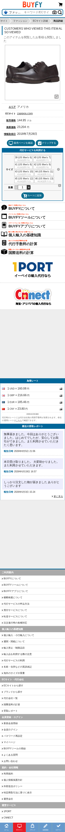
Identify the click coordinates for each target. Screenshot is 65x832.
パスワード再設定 (13, 736)
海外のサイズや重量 (14, 673)
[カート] (60, 4)
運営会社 (8, 799)
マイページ (9, 742)
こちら (19, 420)
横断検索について (13, 597)
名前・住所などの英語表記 (18, 666)
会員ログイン (11, 729)
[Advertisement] (32, 344)
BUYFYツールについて (16, 584)
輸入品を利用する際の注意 (18, 654)
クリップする (49, 142)
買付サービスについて (15, 610)
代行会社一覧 (11, 698)
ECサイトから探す (13, 685)
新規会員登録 (11, 723)
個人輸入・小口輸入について (19, 635)
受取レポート (11, 710)
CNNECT (8, 817)
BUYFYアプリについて (16, 591)
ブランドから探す (13, 692)
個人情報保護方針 (13, 780)
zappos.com (25, 113)
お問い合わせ (11, 761)
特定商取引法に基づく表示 (18, 792)
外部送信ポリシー (13, 786)
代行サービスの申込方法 (16, 603)
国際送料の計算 (12, 704)
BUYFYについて (12, 578)
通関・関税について (14, 641)
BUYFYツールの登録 (15, 748)
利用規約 (8, 773)
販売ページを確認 (23, 142)
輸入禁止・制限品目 (14, 647)
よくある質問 (11, 754)
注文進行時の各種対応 (15, 622)
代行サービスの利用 (14, 660)
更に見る (58, 496)
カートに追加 (34, 195)
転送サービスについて (15, 616)
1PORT (7, 811)
